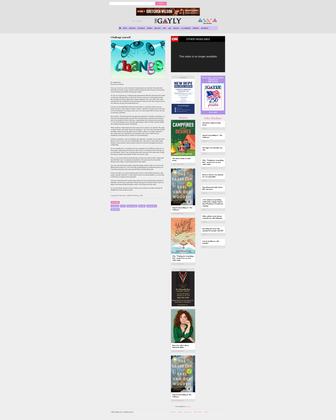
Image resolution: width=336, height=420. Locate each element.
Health (157, 28)
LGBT (123, 206)
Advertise (172, 412)
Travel (176, 28)
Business (141, 28)
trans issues (115, 206)
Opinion (196, 28)
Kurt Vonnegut (131, 206)
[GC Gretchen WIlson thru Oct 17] (168, 12)
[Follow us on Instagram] (215, 20)
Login (133, 21)
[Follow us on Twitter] (204, 20)
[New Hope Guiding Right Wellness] (183, 96)
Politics (132, 28)
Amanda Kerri (151, 206)
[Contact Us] (211, 20)
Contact (206, 412)
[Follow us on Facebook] (200, 20)
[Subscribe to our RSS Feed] (207, 20)
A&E (169, 28)
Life (164, 28)
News (125, 28)
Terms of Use (188, 412)
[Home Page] (120, 28)
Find (161, 3)
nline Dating (115, 210)
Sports (149, 28)
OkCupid (142, 206)
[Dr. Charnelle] (183, 288)
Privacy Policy (198, 412)
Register (139, 21)
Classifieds (186, 28)
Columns (115, 202)
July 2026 (213, 112)
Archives (204, 28)
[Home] (168, 21)
